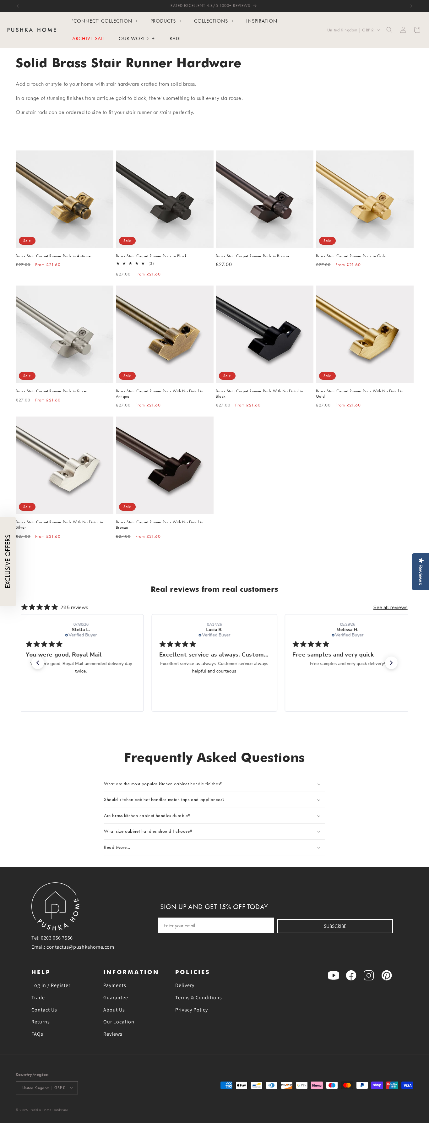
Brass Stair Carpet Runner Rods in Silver (51, 391)
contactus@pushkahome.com (80, 947)
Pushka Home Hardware (49, 1110)
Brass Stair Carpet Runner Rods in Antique (53, 255)
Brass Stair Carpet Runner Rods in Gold (351, 255)
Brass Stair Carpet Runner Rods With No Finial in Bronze (160, 525)
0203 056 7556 (57, 938)
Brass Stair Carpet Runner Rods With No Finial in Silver (59, 525)
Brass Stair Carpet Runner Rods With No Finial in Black (259, 394)
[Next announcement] (411, 6)
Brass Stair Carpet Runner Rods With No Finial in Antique (160, 394)
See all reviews (390, 607)
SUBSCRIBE (335, 926)
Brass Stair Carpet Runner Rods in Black (151, 255)
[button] (389, 30)
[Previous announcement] (18, 6)
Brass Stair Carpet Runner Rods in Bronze (253, 255)
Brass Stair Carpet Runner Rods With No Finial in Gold (360, 394)
